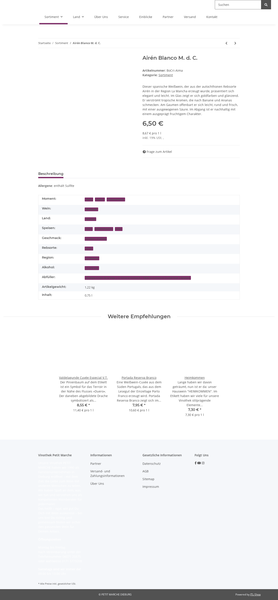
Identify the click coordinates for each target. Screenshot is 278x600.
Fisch (89, 228)
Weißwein (91, 209)
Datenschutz (151, 464)
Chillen (100, 199)
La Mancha (92, 258)
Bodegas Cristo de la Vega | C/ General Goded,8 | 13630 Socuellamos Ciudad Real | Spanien (138, 277)
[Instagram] (203, 463)
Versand (190, 17)
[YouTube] (199, 463)
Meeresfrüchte (104, 228)
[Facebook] (196, 463)
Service (123, 17)
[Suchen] (266, 4)
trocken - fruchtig (96, 238)
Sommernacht (116, 199)
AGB (145, 471)
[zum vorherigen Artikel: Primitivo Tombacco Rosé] (226, 43)
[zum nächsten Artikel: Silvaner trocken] (235, 43)
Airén (89, 248)
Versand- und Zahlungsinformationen (107, 473)
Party (89, 199)
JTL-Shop (255, 594)
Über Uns (101, 17)
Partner (168, 17)
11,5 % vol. (92, 268)
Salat (118, 228)
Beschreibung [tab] (50, 174)
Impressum (150, 487)
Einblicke (145, 17)
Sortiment (166, 75)
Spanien (90, 219)
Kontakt (211, 17)
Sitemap (148, 479)
